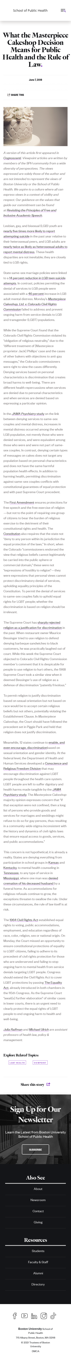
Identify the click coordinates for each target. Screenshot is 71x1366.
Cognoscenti (12, 158)
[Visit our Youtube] (24, 1315)
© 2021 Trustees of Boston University (35, 1344)
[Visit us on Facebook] (15, 1315)
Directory (38, 1284)
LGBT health (17, 1062)
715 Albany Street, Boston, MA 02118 (35, 1337)
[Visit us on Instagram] (44, 1315)
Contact (38, 1211)
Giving (38, 1222)
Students (38, 1250)
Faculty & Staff (38, 1262)
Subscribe (35, 1149)
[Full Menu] (63, 10)
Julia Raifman (12, 1029)
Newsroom (38, 1199)
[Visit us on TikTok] (54, 1315)
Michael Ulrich (39, 1029)
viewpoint (40, 1062)
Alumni (38, 1273)
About (38, 1188)
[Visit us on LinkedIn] (34, 1315)
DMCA (35, 1351)
